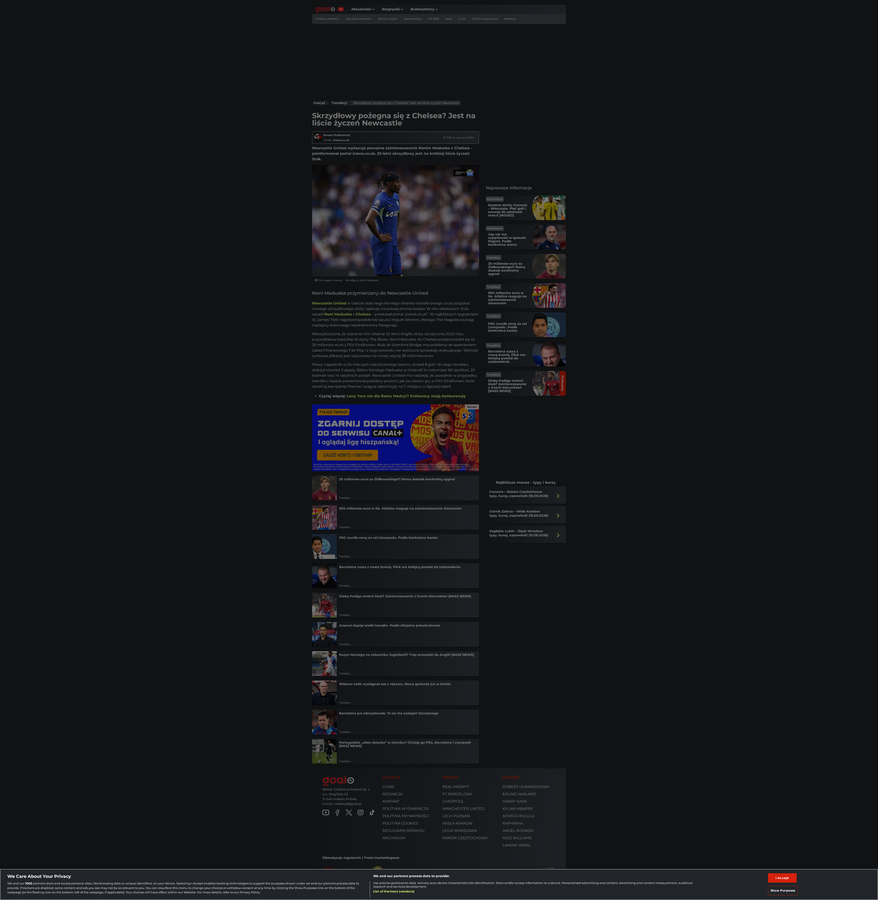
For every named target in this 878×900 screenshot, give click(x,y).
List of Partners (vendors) (393, 891)
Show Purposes (783, 890)
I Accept (782, 878)
